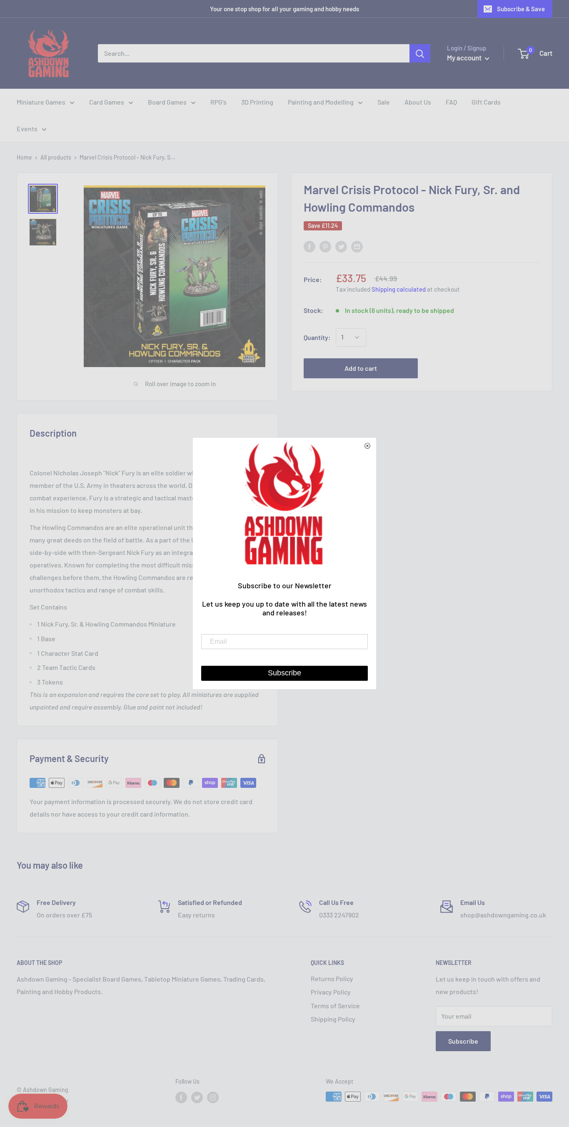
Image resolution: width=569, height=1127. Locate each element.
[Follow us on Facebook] (181, 1097)
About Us (417, 102)
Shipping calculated (399, 289)
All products (55, 157)
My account (465, 57)
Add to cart (360, 368)
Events (27, 128)
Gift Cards (486, 102)
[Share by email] (357, 246)
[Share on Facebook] (309, 246)
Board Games (167, 102)
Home (24, 157)
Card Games (106, 102)
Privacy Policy (331, 992)
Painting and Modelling (321, 102)
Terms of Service (335, 1006)
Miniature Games (41, 102)
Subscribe (463, 1041)
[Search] (419, 53)
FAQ (451, 102)
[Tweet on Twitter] (341, 246)
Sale (383, 102)
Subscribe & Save (521, 8)
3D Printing (257, 102)
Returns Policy (332, 978)
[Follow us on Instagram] (213, 1097)
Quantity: (317, 337)
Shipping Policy (333, 1019)
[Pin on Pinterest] (325, 246)
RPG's (218, 102)
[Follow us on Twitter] (197, 1097)
